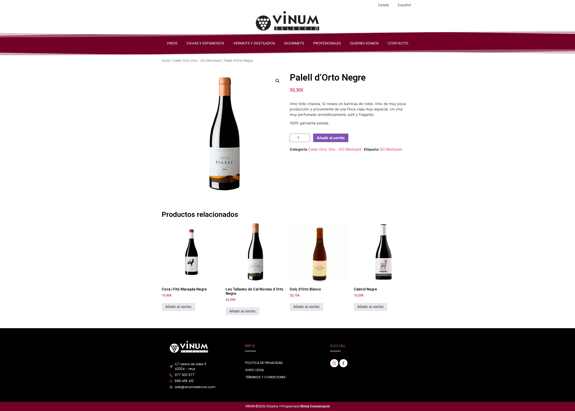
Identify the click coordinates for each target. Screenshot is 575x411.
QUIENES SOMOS (364, 43)
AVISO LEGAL (254, 370)
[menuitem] (383, 5)
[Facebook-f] (343, 363)
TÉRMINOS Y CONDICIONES (265, 377)
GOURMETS (294, 43)
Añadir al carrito (331, 138)
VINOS (172, 43)
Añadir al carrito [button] (178, 307)
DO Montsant (391, 149)
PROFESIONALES (327, 43)
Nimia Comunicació (315, 406)
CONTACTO (398, 43)
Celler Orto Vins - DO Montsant (197, 61)
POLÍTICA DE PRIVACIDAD (264, 362)
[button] (278, 81)
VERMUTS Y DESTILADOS (254, 43)
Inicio (166, 61)
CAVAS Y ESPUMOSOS (205, 43)
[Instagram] (334, 363)
